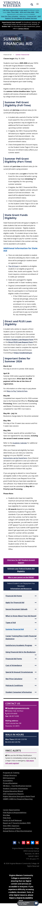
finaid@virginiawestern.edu (18, 708)
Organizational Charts (12, 828)
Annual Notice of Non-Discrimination (17, 831)
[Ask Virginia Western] (36, 903)
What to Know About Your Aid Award (21, 616)
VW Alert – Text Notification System (17, 786)
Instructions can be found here (15, 458)
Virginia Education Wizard (13, 791)
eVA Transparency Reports (13, 794)
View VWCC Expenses (11, 826)
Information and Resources (21, 589)
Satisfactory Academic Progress (19, 645)
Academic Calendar (20, 443)
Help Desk (7, 818)
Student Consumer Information (19, 692)
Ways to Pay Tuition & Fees (17, 391)
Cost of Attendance (14, 665)
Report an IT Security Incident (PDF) (17, 823)
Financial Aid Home (14, 596)
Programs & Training (11, 773)
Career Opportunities (11, 810)
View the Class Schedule (9, 16)
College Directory (10, 775)
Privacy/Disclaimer (10, 783)
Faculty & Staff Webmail (12, 820)
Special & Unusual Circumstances (19, 672)
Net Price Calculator (14, 679)
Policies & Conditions (14, 685)
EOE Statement (9, 778)
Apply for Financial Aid (15, 602)
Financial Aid (31, 16)
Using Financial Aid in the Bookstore (20, 652)
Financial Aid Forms (14, 659)
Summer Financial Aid (15, 629)
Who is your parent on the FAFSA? (21, 577)
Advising (23, 16)
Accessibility (8, 781)
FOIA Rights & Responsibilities (14, 813)
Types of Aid (11, 622)
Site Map (6, 815)
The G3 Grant (13, 266)
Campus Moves (23, 28)
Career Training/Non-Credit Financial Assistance (21, 637)
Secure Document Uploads (16, 609)
